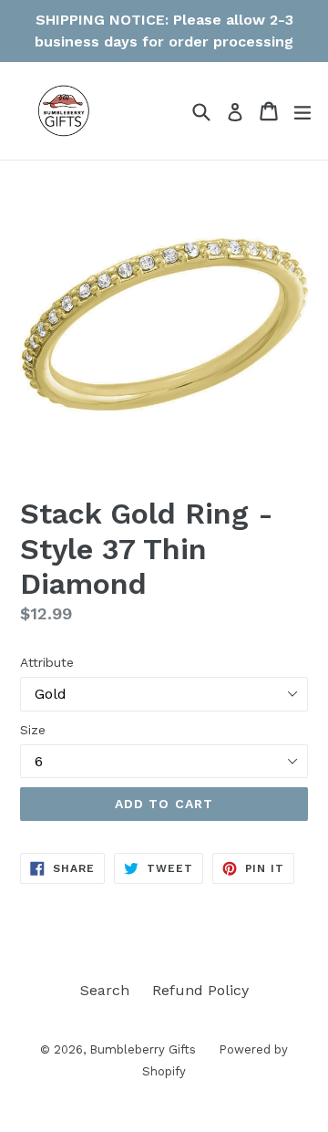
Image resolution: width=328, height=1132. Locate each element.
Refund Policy (200, 990)
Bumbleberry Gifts (142, 1049)
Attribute (47, 662)
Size (33, 729)
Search (104, 990)
